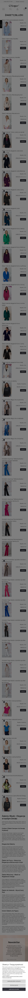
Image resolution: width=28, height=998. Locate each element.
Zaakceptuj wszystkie (14, 989)
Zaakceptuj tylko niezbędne (14, 981)
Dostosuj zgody (14, 985)
